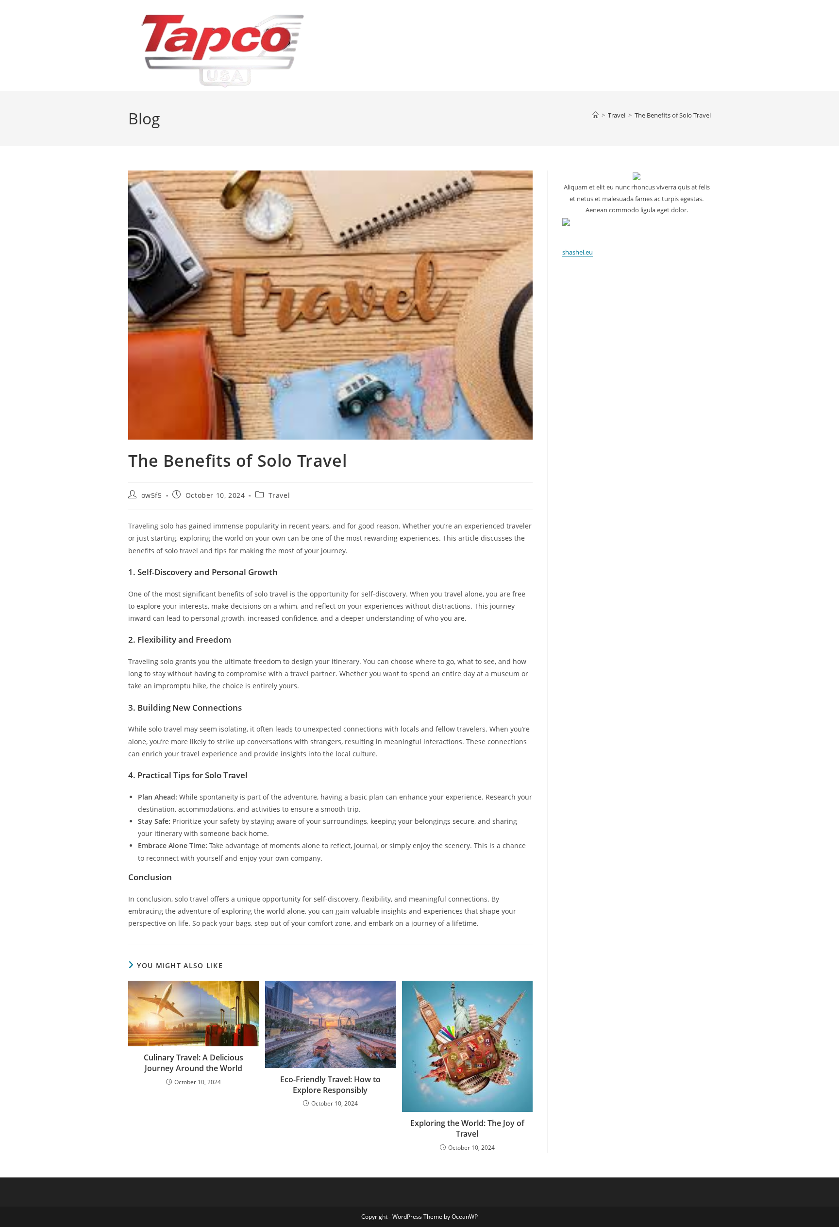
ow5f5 (151, 495)
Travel (279, 495)
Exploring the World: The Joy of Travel (467, 1128)
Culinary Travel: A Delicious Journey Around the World (193, 1063)
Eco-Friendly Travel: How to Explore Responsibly (330, 1084)
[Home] (595, 115)
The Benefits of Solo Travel (673, 115)
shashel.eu (577, 252)
